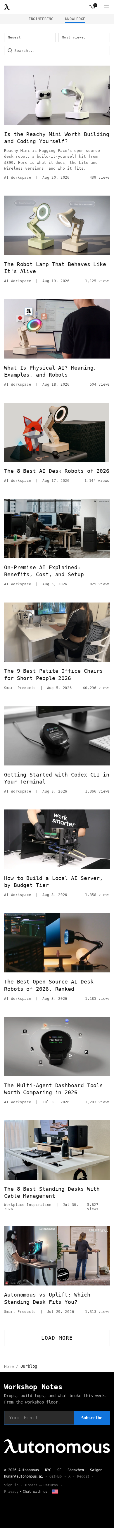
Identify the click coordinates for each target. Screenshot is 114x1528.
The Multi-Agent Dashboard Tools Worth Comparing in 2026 (53, 1088)
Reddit (83, 1476)
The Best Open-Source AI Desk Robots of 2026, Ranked (48, 985)
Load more (57, 1338)
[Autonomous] (7, 7)
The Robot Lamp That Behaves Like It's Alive (55, 267)
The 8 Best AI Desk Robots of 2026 (56, 471)
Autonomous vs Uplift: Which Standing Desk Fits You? (47, 1298)
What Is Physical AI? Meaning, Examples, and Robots (50, 371)
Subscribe (91, 1417)
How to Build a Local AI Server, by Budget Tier (53, 881)
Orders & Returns (41, 1485)
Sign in (11, 1485)
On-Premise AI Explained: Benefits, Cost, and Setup (44, 570)
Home (9, 1366)
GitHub (55, 1476)
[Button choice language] (55, 1491)
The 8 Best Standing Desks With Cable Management (52, 1192)
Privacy (11, 1492)
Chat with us (35, 1491)
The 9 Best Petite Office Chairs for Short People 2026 (53, 674)
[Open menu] (106, 6)
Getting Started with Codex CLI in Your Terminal (56, 778)
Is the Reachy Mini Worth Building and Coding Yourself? (56, 137)
